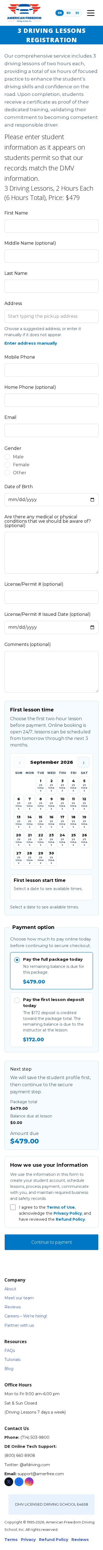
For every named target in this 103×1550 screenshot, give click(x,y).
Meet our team (19, 1298)
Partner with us (19, 1325)
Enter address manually (30, 343)
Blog (8, 1368)
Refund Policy (70, 1219)
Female (21, 464)
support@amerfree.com (41, 1473)
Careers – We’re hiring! (25, 1316)
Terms (11, 1539)
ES (77, 13)
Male (18, 456)
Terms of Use (61, 1207)
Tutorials (12, 1359)
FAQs (9, 1350)
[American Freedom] (24, 13)
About (10, 1288)
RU (68, 13)
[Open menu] (90, 13)
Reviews (12, 1307)
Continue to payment (51, 1242)
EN (60, 13)
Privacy (28, 1539)
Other (19, 472)
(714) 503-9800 (34, 1437)
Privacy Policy (68, 1213)
